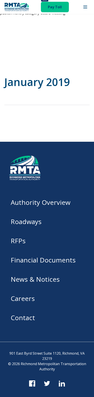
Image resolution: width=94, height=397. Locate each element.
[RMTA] (16, 7)
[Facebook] (32, 383)
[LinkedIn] (62, 383)
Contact (23, 317)
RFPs (18, 240)
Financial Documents (43, 259)
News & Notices (35, 279)
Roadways (26, 221)
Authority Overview (40, 202)
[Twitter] (47, 383)
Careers (23, 298)
